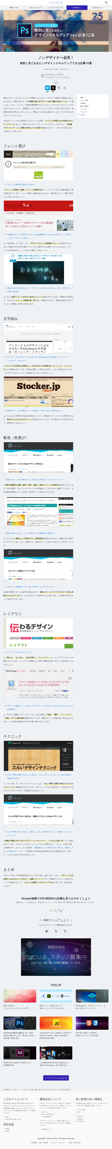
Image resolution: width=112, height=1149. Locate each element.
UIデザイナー (77, 8)
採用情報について (46, 1129)
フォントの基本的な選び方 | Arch (20, 184)
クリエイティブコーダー (56, 8)
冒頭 (81, 98)
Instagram (80, 1119)
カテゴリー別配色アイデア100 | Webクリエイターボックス (30, 586)
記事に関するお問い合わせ (13, 1119)
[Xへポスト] (53, 87)
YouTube (80, 1116)
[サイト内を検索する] (106, 3)
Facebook (80, 1121)
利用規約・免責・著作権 (39, 1142)
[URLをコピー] (58, 87)
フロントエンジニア (35, 8)
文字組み (83, 103)
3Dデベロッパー (98, 8)
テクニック (83, 112)
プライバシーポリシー (58, 1142)
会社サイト (44, 1112)
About (7, 1117)
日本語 (7, 1128)
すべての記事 (81, 1109)
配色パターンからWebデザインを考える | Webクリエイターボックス (34, 479)
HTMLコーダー (14, 8)
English (7, 1131)
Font (56, 82)
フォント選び (84, 100)
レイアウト (83, 109)
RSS (79, 1112)
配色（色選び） (85, 106)
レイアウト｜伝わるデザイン (18, 652)
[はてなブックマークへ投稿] (47, 87)
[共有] (64, 87)
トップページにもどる (56, 1077)
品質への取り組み (75, 1142)
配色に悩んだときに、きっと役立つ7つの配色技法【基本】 (30, 533)
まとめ (82, 115)
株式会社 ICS (64, 69)
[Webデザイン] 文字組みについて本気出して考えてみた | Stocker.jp (33, 410)
